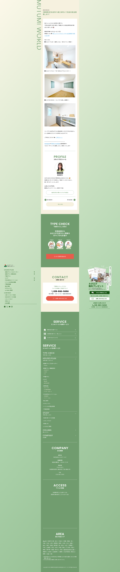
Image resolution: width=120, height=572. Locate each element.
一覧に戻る (60, 204)
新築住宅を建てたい (61, 330)
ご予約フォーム (59, 137)
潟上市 (45, 541)
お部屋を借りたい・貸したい (61, 334)
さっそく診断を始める (60, 256)
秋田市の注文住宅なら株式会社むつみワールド (60, 567)
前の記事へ (50, 200)
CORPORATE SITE (61, 338)
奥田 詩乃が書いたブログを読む (60, 192)
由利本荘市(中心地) (69, 549)
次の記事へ (70, 200)
